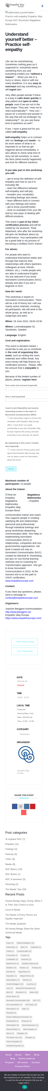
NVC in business (13, 879)
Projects (9, 1062)
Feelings (9, 849)
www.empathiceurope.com (19, 580)
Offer (27, 1055)
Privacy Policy (22, 1066)
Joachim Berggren (14, 984)
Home (8, 1055)
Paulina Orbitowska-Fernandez (19, 1017)
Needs (8, 864)
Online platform (27, 1058)
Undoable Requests (15, 1046)
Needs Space (12, 996)
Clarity (10, 951)
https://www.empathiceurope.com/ (23, 618)
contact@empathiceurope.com (21, 598)
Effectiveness (12, 963)
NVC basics (31, 1005)
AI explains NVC (13, 839)
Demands (26, 959)
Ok (24, 1087)
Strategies (22, 1033)
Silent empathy (30, 1029)
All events (23, 1062)
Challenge (36, 947)
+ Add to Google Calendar (24, 642)
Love (9, 988)
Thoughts (30, 1037)
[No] (44, 1081)
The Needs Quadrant (15, 923)
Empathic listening (30, 963)
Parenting (10, 884)
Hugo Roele (24, 972)
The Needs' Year (13, 889)
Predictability (12, 1021)
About (18, 1055)
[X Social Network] (20, 806)
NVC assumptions (14, 1005)
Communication (24, 951)
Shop (36, 1055)
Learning (31, 984)
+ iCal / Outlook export (25, 651)
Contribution (12, 959)
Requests (26, 1021)
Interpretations (12, 980)
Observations (12, 1009)
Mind (9, 992)
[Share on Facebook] (14, 806)
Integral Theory (27, 976)
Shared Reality (13, 1029)
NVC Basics (11, 869)
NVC (36, 1000)
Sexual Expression (30, 1025)
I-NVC (8, 859)
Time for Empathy (14, 1042)
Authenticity (11, 947)
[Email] (23, 812)
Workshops (24, 734)
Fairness (24, 968)
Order (25, 1009)
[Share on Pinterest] (32, 806)
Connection (11, 955)
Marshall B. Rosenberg (25, 988)
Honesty (9, 854)
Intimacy (27, 980)
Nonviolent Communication (18, 1000)
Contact (25, 955)
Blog (12, 1058)
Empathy (9, 844)
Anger (9, 943)
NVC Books (11, 874)
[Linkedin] (26, 806)
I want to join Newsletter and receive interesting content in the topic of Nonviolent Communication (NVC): (21, 411)
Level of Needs (12, 909)
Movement (21, 992)
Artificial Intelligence (25, 943)
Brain (24, 947)
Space (10, 1033)
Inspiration (11, 976)
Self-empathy (12, 1025)
